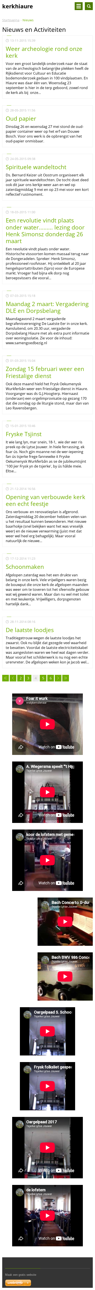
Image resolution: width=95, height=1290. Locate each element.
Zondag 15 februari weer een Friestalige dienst (45, 372)
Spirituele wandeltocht (36, 167)
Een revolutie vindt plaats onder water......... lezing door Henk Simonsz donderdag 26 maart (45, 230)
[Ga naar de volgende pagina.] (58, 678)
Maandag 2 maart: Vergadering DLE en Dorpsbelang (47, 307)
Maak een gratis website (20, 1274)
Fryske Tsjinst (24, 434)
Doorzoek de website (89, 6)
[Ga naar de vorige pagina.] (13, 678)
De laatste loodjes (30, 630)
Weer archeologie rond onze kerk (44, 52)
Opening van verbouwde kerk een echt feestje (45, 500)
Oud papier (21, 118)
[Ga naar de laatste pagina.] (65, 678)
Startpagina (10, 20)
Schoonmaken (25, 567)
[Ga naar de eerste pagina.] (5, 678)
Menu (79, 6)
